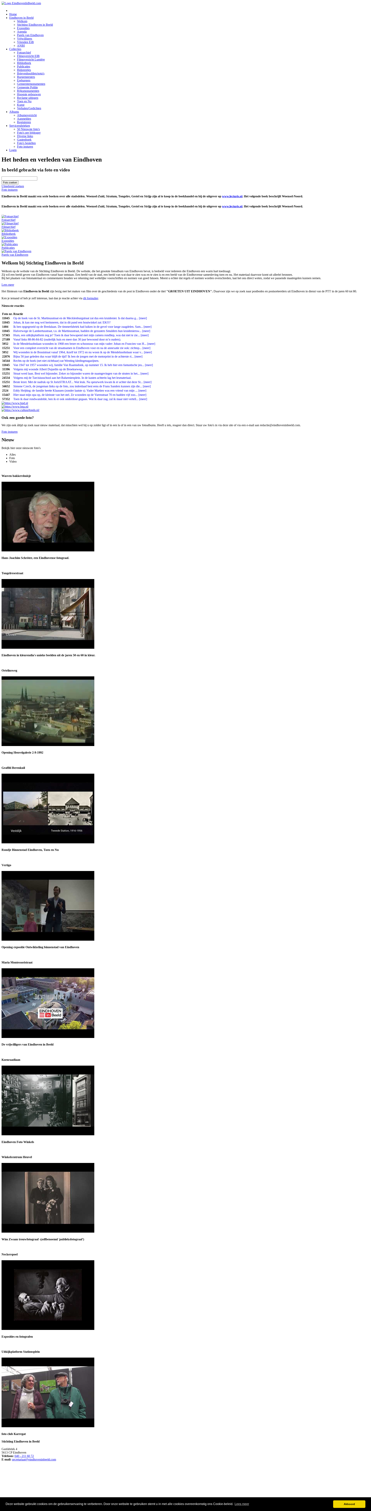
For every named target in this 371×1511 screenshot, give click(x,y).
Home (13, 14)
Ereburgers (23, 80)
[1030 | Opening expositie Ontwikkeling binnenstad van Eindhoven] (48, 939)
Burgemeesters (26, 77)
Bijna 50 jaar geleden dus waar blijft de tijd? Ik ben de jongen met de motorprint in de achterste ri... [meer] (77, 356)
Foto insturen (25, 146)
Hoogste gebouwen (29, 94)
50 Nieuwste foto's (28, 129)
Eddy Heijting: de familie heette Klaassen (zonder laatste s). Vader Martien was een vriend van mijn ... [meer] (79, 390)
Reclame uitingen (27, 97)
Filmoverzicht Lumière (31, 59)
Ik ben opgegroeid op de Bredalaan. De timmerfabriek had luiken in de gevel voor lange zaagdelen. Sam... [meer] (82, 326)
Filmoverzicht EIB (28, 56)
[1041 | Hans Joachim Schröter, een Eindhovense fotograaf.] (48, 550)
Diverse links (25, 136)
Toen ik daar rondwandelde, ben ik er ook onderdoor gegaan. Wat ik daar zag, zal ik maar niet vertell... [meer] (80, 399)
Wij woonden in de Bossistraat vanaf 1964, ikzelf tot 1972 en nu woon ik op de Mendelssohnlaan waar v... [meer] (82, 352)
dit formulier (90, 298)
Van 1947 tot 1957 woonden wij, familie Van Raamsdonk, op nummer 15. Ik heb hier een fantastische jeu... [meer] (83, 365)
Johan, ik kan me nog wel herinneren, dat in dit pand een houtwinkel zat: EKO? (62, 322)
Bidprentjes (24, 70)
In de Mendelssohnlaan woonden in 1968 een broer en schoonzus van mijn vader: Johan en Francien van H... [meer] (84, 343)
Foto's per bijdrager (29, 132)
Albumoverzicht (27, 115)
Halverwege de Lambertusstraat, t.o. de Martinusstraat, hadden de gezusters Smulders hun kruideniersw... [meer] (81, 331)
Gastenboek (24, 139)
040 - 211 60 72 (24, 1456)
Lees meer (8, 284)
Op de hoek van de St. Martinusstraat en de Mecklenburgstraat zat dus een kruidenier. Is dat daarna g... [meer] (80, 318)
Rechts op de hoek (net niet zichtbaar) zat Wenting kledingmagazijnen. (56, 360)
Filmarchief (8, 226)
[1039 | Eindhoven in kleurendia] (48, 647)
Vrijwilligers (24, 38)
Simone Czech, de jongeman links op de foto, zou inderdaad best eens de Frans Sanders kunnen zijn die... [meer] (82, 386)
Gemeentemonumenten (31, 84)
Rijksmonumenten (28, 90)
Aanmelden (24, 118)
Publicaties (23, 66)
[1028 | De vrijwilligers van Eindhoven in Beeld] (48, 1037)
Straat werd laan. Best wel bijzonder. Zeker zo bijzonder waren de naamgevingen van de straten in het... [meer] (80, 373)
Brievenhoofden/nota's (30, 73)
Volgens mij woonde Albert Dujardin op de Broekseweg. (48, 369)
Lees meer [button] (242, 1504)
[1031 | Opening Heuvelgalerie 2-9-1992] (48, 745)
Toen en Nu (24, 101)
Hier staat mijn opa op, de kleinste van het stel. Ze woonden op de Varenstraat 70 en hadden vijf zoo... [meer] (79, 394)
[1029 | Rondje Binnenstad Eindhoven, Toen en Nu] (48, 842)
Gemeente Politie (27, 87)
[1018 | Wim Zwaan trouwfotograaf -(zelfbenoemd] (48, 1231)
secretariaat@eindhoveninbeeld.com (34, 1459)
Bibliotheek (24, 63)
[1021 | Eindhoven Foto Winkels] (48, 1134)
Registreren (24, 122)
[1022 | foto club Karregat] (48, 1426)
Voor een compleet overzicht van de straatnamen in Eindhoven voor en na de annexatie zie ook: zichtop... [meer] (81, 348)
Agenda (22, 31)
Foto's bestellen (26, 143)
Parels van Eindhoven (30, 35)
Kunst (20, 104)
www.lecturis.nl (232, 196)
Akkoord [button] (349, 1504)
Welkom (22, 21)
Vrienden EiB (25, 42)
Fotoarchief (24, 52)
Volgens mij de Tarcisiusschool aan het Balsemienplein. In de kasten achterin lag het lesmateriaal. (72, 377)
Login (13, 150)
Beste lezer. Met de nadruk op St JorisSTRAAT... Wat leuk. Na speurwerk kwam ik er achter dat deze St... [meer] (82, 382)
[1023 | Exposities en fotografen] (48, 1328)
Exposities (23, 28)
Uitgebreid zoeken (13, 186)
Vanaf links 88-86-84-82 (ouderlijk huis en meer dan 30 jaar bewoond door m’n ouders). (67, 339)
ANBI (21, 45)
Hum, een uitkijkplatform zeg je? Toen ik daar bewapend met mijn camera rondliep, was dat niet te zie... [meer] (81, 335)
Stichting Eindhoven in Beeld (35, 24)
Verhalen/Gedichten (29, 108)
